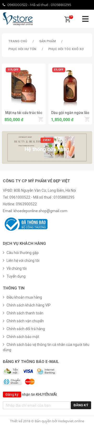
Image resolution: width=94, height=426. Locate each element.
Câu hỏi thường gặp (23, 253)
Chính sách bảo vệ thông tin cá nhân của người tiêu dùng (46, 347)
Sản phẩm (47, 41)
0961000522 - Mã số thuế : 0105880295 (39, 5)
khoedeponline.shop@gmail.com (40, 211)
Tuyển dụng (16, 276)
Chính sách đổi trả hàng (26, 329)
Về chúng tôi (17, 268)
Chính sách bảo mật (23, 337)
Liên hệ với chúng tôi (23, 260)
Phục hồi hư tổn (22, 49)
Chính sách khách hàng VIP (29, 305)
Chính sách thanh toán (25, 313)
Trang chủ (17, 41)
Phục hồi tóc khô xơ (66, 49)
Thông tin (14, 288)
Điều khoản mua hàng (24, 297)
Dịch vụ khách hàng (24, 243)
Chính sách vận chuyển (25, 321)
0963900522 (26, 204)
